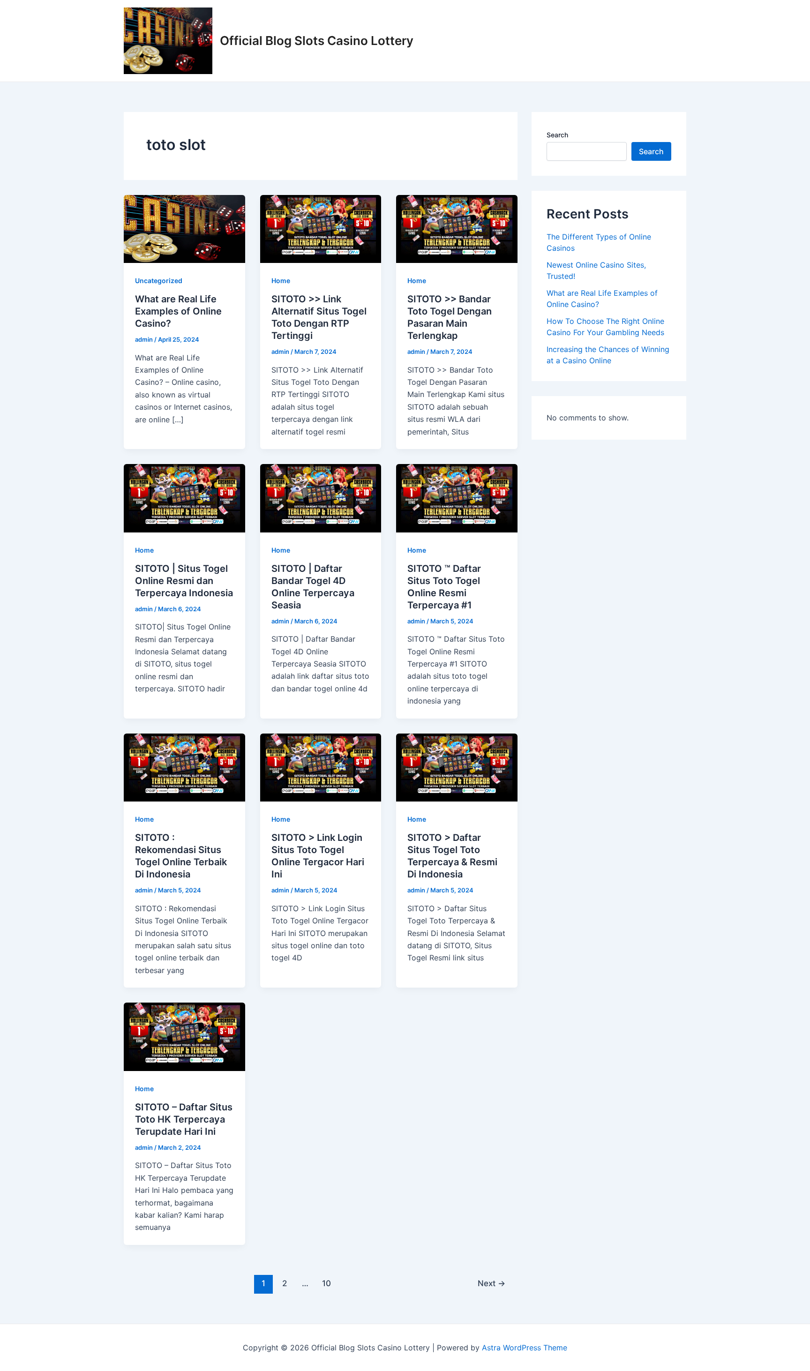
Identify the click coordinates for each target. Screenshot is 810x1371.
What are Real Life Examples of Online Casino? (178, 311)
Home (280, 281)
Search (557, 135)
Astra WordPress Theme (524, 1347)
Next (491, 1283)
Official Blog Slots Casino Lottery (316, 40)
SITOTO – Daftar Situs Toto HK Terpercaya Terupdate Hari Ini (183, 1119)
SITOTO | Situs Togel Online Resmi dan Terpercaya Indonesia (184, 581)
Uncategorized (158, 281)
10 (326, 1283)
